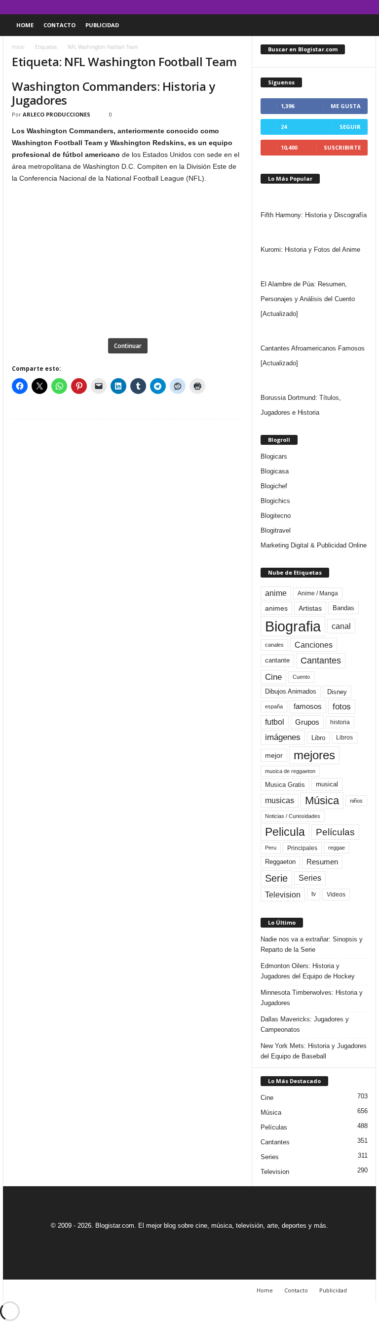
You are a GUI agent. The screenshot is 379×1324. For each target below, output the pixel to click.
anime (276, 593)
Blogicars (274, 456)
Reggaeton (280, 861)
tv (313, 894)
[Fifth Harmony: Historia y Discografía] (314, 198)
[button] (361, 25)
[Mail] (338, 7)
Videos (336, 894)
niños (356, 801)
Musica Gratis (285, 784)
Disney (337, 692)
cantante (277, 660)
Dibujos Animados (290, 691)
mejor (274, 755)
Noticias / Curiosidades (292, 816)
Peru (270, 848)
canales (274, 645)
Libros (344, 737)
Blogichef (274, 486)
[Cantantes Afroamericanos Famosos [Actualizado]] (314, 331)
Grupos (307, 722)
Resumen (322, 862)
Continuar (128, 346)
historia (340, 722)
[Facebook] (323, 7)
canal (341, 626)
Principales (302, 848)
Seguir (350, 126)
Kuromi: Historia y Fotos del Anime (310, 249)
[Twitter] (353, 7)
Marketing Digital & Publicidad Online (314, 545)
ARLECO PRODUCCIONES (56, 114)
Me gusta (346, 106)
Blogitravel (276, 530)
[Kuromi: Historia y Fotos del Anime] (314, 232)
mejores (314, 755)
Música (322, 800)
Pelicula (285, 831)
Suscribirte (342, 147)
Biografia (293, 626)
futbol (274, 722)
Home (25, 25)
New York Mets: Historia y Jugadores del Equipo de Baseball (314, 1051)
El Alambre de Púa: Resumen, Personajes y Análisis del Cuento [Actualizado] (308, 298)
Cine (273, 677)
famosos (308, 706)
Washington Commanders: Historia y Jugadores (113, 93)
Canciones (314, 644)
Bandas (343, 608)
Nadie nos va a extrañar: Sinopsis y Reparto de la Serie (312, 944)
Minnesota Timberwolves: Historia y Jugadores (312, 998)
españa (274, 706)
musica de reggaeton (290, 771)
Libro (318, 737)
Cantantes (321, 660)
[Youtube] (369, 7)
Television (283, 894)
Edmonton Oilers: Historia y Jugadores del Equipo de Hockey (308, 971)
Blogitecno (276, 515)
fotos (342, 706)
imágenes (283, 737)
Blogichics (275, 501)
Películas (335, 832)
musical (327, 784)
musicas (279, 800)
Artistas (310, 608)
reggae (336, 848)
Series (310, 878)
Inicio (18, 46)
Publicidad (102, 25)
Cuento (301, 677)
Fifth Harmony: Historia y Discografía (314, 215)
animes (276, 608)
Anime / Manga (318, 593)
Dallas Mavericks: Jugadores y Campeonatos (305, 1024)
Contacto (59, 25)
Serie (276, 878)
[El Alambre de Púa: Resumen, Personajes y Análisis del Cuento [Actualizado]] (314, 267)
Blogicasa (275, 471)
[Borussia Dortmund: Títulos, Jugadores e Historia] (314, 380)
